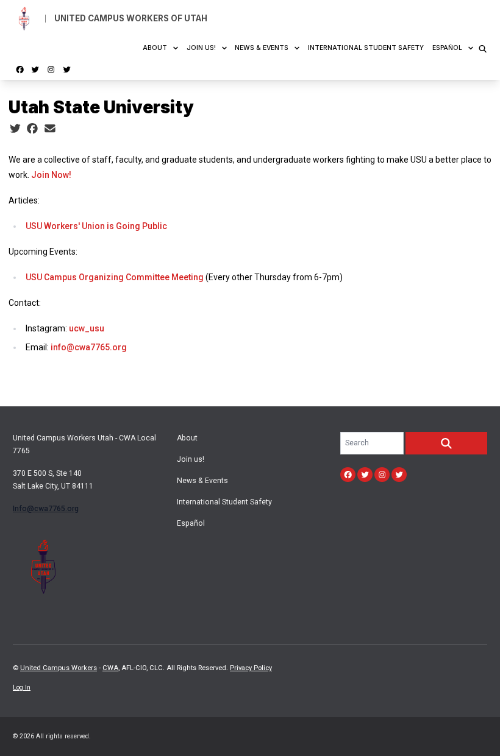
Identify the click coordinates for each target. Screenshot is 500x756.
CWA (110, 668)
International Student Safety (366, 48)
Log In (21, 687)
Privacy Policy (251, 668)
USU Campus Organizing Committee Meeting (115, 277)
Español (447, 48)
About (155, 48)
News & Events (261, 48)
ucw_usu (86, 328)
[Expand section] (175, 48)
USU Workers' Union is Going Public (96, 226)
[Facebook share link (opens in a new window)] (32, 128)
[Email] (50, 128)
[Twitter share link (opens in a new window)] (15, 128)
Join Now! (51, 175)
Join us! (201, 48)
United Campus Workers (58, 668)
